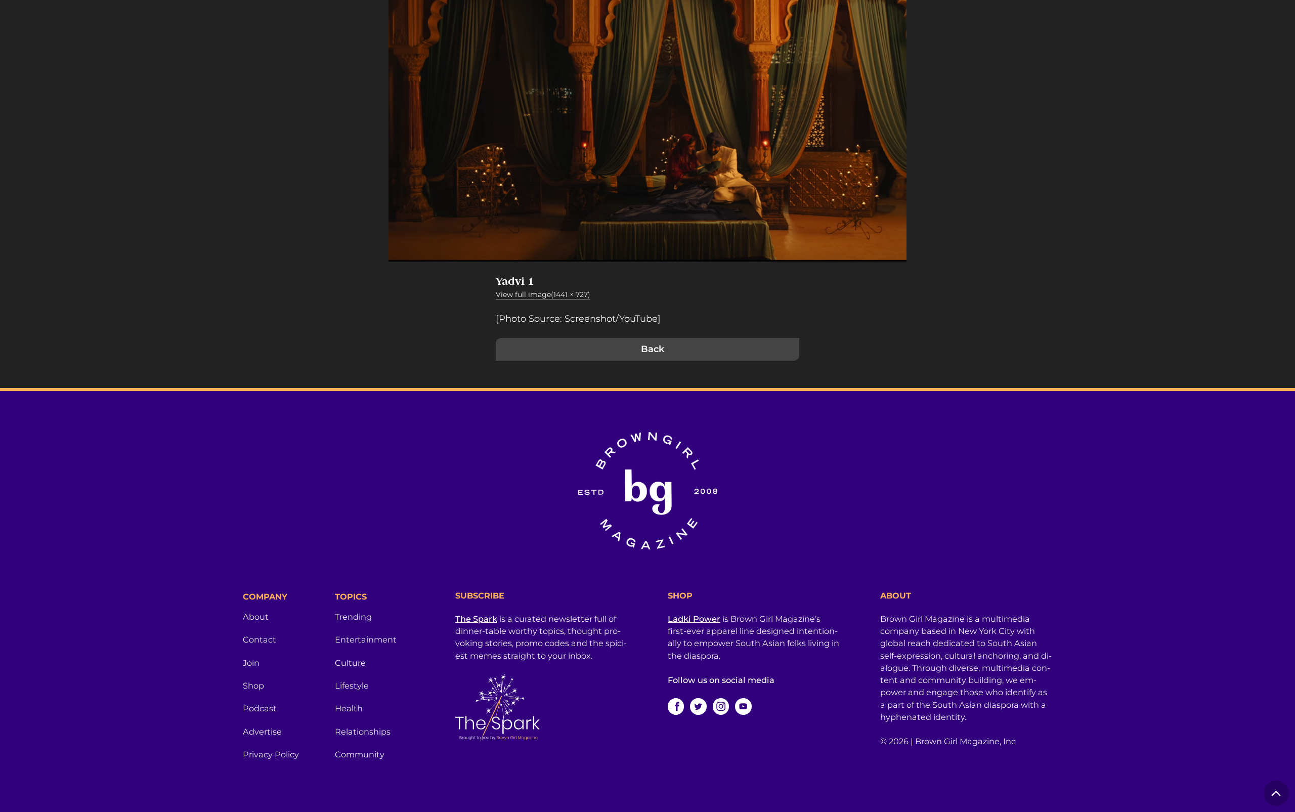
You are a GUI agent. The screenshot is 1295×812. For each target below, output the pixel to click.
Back (652, 349)
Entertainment (366, 639)
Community (359, 754)
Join (251, 663)
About (256, 617)
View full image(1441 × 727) (543, 294)
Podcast (260, 708)
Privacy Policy (271, 754)
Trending (353, 617)
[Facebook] (676, 706)
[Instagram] (721, 706)
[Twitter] (698, 706)
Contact (259, 639)
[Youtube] (743, 706)
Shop (253, 685)
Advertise (262, 731)
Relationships (363, 731)
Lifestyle (352, 685)
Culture (350, 663)
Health (349, 708)
